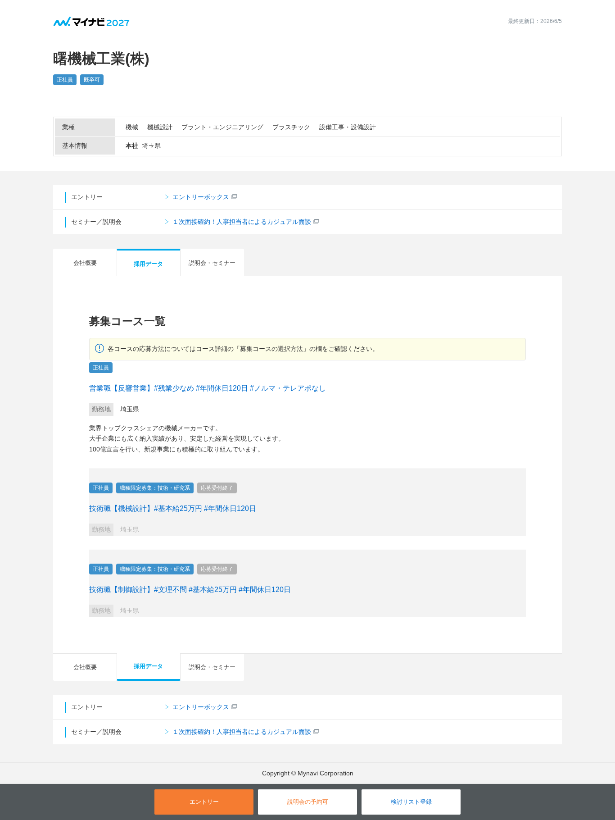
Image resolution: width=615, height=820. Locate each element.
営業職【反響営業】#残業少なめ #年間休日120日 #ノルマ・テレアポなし (207, 388)
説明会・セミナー (212, 263)
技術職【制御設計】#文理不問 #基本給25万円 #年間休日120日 (190, 589)
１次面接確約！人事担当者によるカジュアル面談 (241, 221)
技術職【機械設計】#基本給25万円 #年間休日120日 (172, 508)
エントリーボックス (200, 196)
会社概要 (85, 263)
